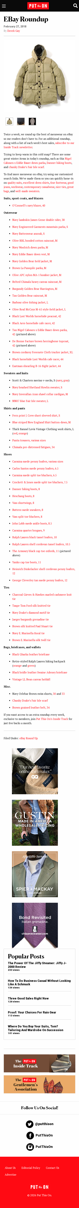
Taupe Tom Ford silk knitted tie (31, 605)
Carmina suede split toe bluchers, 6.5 (34, 475)
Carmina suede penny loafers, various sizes (37, 461)
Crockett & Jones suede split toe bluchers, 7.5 (39, 482)
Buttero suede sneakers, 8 (27, 510)
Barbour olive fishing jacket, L (30, 302)
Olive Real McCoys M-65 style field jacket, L (39, 309)
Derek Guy (13, 31)
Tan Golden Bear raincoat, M (29, 295)
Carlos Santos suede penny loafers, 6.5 (35, 468)
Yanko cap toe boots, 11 (26, 562)
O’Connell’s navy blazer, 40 (28, 205)
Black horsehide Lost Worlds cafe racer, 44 (37, 359)
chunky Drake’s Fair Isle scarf (26, 167)
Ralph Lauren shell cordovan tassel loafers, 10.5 (41, 544)
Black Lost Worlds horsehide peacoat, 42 (36, 316)
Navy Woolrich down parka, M (30, 247)
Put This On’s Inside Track (52, 719)
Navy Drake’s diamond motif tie (31, 612)
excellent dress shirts (36, 182)
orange (23, 433)
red (15, 433)
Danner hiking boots (59, 163)
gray (66, 380)
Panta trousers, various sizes (29, 440)
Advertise (10, 1174)
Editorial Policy (30, 1168)
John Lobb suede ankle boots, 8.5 (32, 523)
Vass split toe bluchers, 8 (27, 516)
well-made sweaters (27, 191)
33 (63, 693)
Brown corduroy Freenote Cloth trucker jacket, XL (42, 352)
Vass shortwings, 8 (23, 503)
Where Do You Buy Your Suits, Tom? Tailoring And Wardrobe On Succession (35, 1028)
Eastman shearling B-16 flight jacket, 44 (36, 366)
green (31, 665)
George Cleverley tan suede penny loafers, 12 (39, 580)
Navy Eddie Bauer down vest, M (31, 254)
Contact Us (52, 1168)
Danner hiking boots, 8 (26, 489)
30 (54, 693)
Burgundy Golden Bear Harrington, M (34, 289)
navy (59, 380)
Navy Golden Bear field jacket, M (32, 261)
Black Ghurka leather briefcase (31, 654)
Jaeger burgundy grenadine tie (30, 619)
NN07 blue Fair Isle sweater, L (30, 401)
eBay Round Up (28, 738)
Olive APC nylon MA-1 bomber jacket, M (36, 275)
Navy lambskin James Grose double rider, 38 (38, 220)
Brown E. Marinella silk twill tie (31, 640)
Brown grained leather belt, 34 (31, 707)
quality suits (15, 182)
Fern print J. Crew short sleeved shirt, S (36, 415)
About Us (10, 1168)
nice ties (61, 187)
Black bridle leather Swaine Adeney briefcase (39, 672)
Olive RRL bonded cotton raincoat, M (35, 240)
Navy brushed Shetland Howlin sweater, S (37, 387)
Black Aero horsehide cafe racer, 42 (33, 323)
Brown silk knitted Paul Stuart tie (32, 626)
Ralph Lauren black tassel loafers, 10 (34, 537)
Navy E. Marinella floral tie (28, 633)
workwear (17, 187)
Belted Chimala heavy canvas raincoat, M (37, 282)
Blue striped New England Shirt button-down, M (41, 422)
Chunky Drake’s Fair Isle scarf (30, 700)
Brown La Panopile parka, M (29, 268)
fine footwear (58, 182)
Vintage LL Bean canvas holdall (31, 679)
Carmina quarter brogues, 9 (28, 530)
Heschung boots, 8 (23, 496)
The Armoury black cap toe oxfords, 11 (35, 551)
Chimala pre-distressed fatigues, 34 (33, 447)
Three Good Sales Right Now (28, 998)
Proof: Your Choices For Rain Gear (32, 1012)
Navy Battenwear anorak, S (28, 233)
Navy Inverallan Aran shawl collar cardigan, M (40, 394)
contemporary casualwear (39, 187)
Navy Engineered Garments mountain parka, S (40, 227)
